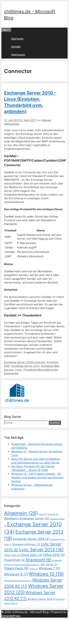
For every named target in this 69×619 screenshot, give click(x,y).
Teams (33, 569)
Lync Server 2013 (41, 549)
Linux (18, 369)
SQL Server (48, 564)
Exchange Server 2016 (31, 539)
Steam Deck (16, 568)
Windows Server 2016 (41, 599)
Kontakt (16, 46)
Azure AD (52, 514)
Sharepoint (38, 559)
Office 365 (12, 555)
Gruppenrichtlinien (26, 544)
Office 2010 (54, 555)
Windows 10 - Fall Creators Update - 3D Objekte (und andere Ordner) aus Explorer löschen (37, 477)
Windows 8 (16, 574)
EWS (7, 366)
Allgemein (21, 513)
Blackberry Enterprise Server (26, 518)
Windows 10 (46, 574)
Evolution (52, 362)
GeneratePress (10, 615)
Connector (38, 362)
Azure (43, 514)
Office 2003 (31, 555)
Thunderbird (31, 369)
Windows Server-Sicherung (17, 581)
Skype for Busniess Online (26, 564)
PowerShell (14, 560)
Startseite (17, 38)
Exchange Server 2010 (18, 362)
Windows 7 (49, 568)
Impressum (18, 54)
